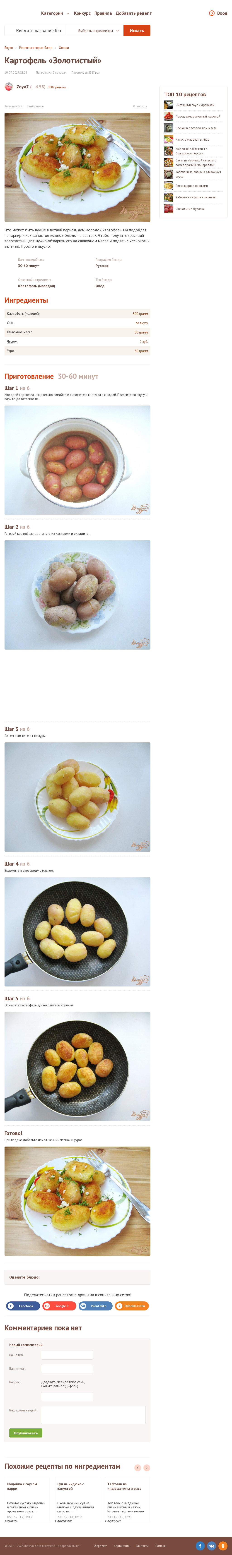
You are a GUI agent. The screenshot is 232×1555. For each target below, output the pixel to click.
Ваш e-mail (17, 1368)
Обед (100, 285)
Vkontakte (98, 1306)
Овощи (64, 48)
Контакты (142, 1546)
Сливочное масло (19, 332)
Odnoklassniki (135, 1306)
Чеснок (12, 341)
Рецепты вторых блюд (36, 48)
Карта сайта (122, 1546)
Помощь (160, 1546)
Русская (102, 265)
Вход (222, 13)
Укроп (11, 351)
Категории (52, 13)
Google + (62, 1306)
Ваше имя (16, 1355)
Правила (103, 13)
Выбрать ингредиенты (95, 30)
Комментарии (13, 106)
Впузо (9, 48)
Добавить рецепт (134, 13)
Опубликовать (26, 1433)
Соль (10, 323)
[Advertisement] (77, 685)
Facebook (26, 1306)
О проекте (100, 1546)
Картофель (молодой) (23, 314)
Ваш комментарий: (23, 1410)
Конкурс (82, 13)
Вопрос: (15, 1382)
